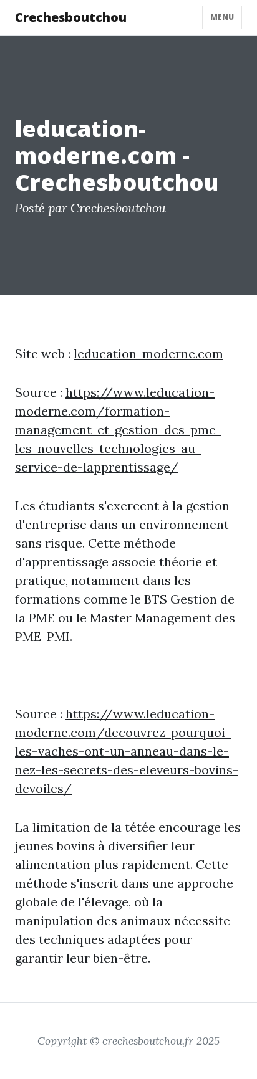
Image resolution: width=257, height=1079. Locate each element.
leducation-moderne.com (148, 353)
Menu (222, 17)
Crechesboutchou (71, 17)
